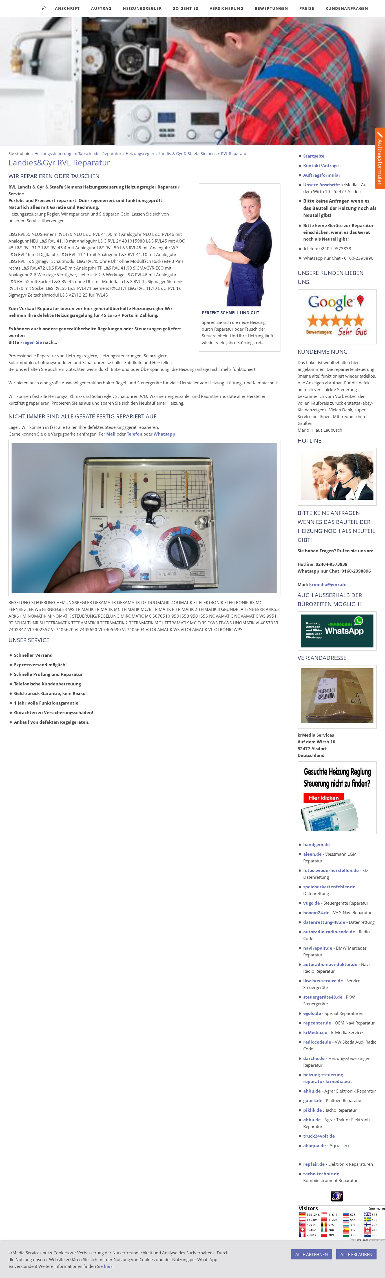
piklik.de (312, 1110)
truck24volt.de (319, 1136)
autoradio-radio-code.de (329, 931)
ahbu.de (312, 1091)
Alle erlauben (356, 1254)
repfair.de (314, 1164)
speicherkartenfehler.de (329, 886)
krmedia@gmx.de (327, 584)
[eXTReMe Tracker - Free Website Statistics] (337, 1200)
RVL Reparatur (234, 153)
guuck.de (312, 1100)
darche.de (314, 1058)
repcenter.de (317, 1023)
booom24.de (316, 912)
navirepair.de (317, 948)
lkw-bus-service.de (323, 980)
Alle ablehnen (311, 1254)
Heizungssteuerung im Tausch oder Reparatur (77, 153)
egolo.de (312, 1013)
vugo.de (311, 903)
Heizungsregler (140, 153)
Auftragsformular (321, 175)
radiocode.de (317, 1042)
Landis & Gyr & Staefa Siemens (188, 153)
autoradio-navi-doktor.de (330, 964)
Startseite (313, 156)
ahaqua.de (314, 1145)
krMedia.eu (315, 1032)
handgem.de (316, 844)
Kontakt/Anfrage (321, 165)
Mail (111, 434)
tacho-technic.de (321, 1173)
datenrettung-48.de (324, 922)
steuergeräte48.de (322, 997)
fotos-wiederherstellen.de (331, 870)
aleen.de (312, 854)
